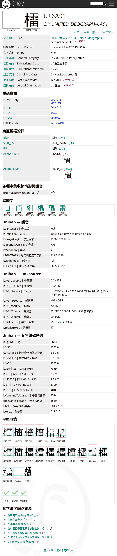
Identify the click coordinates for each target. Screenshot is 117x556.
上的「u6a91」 (22, 541)
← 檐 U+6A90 (81, 32)
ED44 (61, 137)
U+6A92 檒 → (106, 32)
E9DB (61, 148)
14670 (68, 169)
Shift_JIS (8, 143)
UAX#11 (67, 79)
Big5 (6, 137)
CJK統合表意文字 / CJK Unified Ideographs (76, 38)
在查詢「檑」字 (20, 519)
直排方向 (8, 85)
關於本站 (48, 550)
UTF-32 (7, 118)
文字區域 (8, 38)
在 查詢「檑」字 (25, 533)
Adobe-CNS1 (11, 154)
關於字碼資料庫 (65, 550)
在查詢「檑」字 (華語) (22, 515)
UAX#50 (66, 85)
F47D (74, 143)
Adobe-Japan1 (12, 169)
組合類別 (8, 74)
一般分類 (8, 58)
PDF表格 (78, 41)
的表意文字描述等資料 (28, 537)
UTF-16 (7, 113)
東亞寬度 (8, 80)
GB (5, 148)
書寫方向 (8, 63)
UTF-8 (7, 108)
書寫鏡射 (8, 69)
